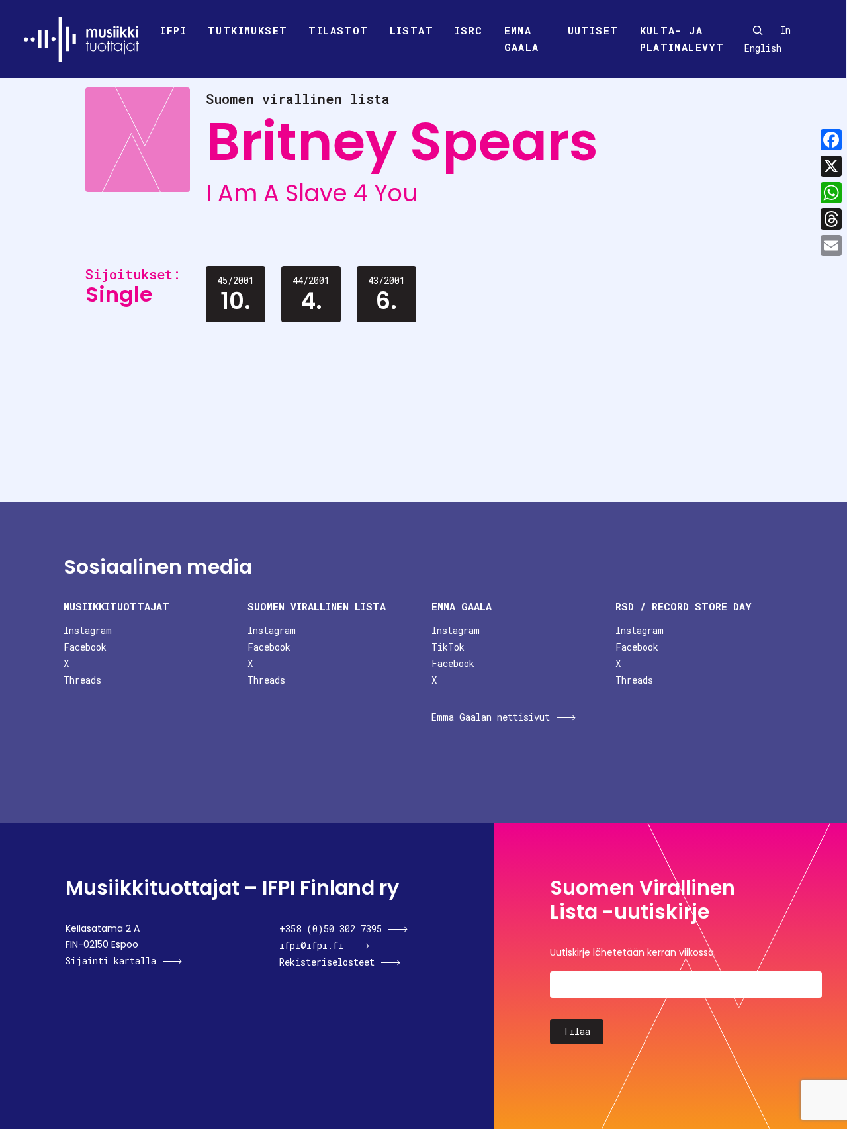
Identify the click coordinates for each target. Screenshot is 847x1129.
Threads (82, 680)
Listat (411, 30)
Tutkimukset (247, 30)
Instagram (88, 630)
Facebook (85, 647)
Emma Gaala (521, 39)
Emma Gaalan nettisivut (490, 717)
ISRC (469, 30)
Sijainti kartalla (111, 960)
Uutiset (593, 30)
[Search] (757, 30)
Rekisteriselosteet (327, 962)
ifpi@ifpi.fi (311, 945)
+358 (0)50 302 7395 (330, 929)
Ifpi (173, 30)
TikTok (448, 647)
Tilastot (338, 30)
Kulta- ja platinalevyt (682, 39)
